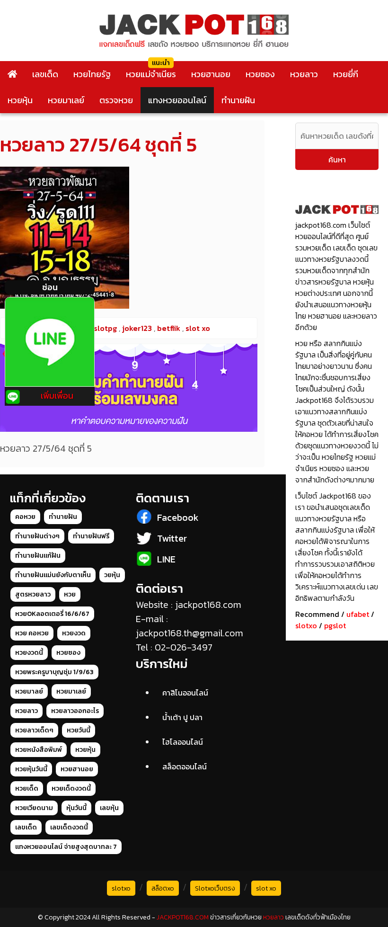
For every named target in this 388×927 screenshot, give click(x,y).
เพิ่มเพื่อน (57, 395)
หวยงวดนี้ (29, 653)
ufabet (357, 614)
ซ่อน (50, 287)
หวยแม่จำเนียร (151, 74)
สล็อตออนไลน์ (184, 766)
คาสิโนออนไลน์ (185, 692)
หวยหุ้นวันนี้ (31, 769)
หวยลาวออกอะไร (75, 711)
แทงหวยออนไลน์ (177, 100)
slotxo (306, 625)
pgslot (335, 625)
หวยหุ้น (20, 100)
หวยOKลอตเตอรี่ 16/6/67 (52, 614)
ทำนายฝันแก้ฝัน (38, 556)
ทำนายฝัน (238, 100)
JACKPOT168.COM (183, 917)
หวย (70, 594)
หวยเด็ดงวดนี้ (71, 788)
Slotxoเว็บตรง (215, 888)
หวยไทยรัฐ (92, 74)
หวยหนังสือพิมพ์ (38, 750)
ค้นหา (337, 159)
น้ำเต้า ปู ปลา (182, 717)
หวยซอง (260, 74)
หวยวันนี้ (78, 730)
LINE (166, 559)
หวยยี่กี (345, 74)
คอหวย (25, 517)
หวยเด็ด (26, 788)
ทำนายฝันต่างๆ (37, 536)
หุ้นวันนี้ (76, 808)
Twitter (172, 538)
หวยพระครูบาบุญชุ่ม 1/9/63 (54, 672)
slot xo (266, 888)
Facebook (178, 517)
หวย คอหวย (32, 633)
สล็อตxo (162, 888)
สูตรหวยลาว (33, 594)
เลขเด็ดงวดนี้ (69, 827)
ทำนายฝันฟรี (91, 536)
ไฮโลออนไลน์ (182, 742)
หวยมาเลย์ (66, 100)
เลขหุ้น (109, 808)
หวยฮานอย (210, 74)
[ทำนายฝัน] (128, 388)
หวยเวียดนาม (34, 808)
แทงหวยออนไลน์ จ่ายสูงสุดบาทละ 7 (66, 847)
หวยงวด (74, 633)
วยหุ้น (112, 575)
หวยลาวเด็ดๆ (34, 730)
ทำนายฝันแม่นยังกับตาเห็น (53, 575)
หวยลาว (304, 74)
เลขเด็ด (45, 74)
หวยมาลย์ (29, 691)
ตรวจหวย (116, 100)
